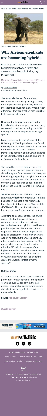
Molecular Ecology (18, 297)
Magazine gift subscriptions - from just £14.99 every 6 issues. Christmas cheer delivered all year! (22, 81)
